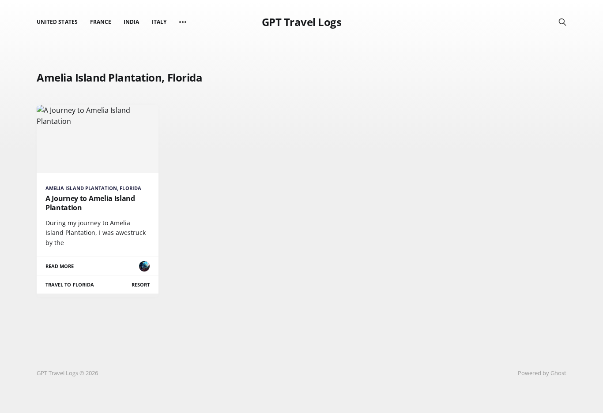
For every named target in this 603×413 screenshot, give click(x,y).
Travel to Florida (69, 284)
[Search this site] (562, 22)
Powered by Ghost (542, 373)
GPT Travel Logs (302, 22)
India (131, 22)
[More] (182, 22)
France (100, 22)
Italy (158, 22)
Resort (141, 284)
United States (57, 22)
